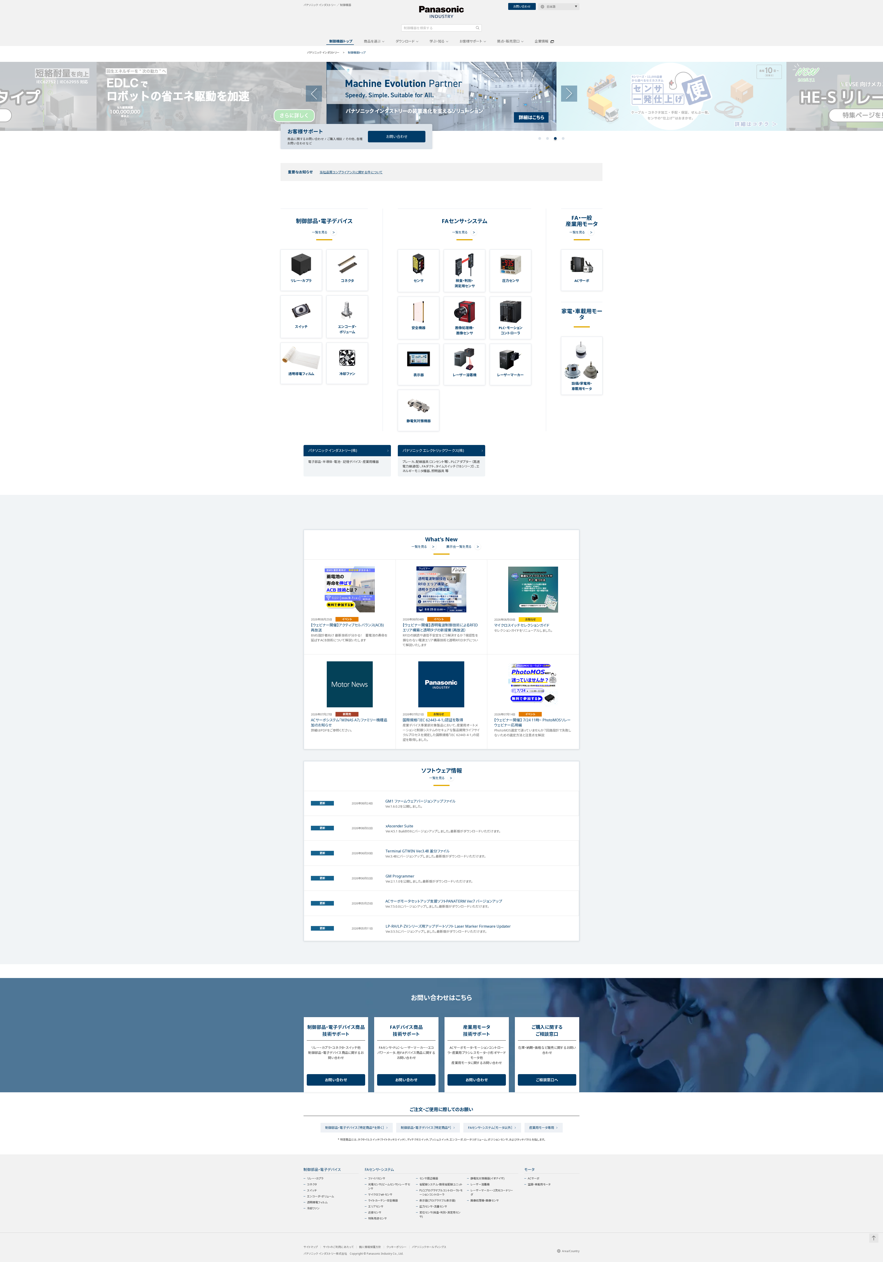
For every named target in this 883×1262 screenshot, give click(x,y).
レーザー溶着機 (480, 1184)
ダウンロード (405, 41)
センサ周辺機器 (428, 1178)
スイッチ (312, 1190)
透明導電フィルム (317, 1202)
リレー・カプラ (315, 1178)
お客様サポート (470, 41)
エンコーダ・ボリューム (320, 1196)
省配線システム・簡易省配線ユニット (440, 1184)
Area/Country (570, 1251)
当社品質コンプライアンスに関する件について (351, 172)
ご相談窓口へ (547, 1079)
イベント (347, 619)
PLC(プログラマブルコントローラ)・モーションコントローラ (440, 1192)
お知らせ (530, 619)
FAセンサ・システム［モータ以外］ (490, 1127)
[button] (539, 138)
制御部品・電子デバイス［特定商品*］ (426, 1127)
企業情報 (541, 41)
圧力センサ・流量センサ (433, 1206)
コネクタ (312, 1184)
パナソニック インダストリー (323, 52)
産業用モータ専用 (541, 1127)
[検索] (477, 28)
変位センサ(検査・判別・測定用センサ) (440, 1214)
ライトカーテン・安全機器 (383, 1200)
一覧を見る (319, 232)
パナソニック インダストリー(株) (332, 450)
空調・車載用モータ (539, 1184)
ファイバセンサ (376, 1178)
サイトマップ (311, 1247)
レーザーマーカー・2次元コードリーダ (491, 1192)
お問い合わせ (522, 6)
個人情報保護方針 (370, 1247)
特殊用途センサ (377, 1218)
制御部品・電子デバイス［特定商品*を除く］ (354, 1127)
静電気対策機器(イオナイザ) (487, 1178)
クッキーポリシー (396, 1247)
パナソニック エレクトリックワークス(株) (433, 450)
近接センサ (374, 1212)
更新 (322, 803)
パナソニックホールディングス (429, 1247)
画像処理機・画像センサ (484, 1200)
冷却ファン (313, 1208)
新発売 (347, 714)
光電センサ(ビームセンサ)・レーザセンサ (389, 1186)
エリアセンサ (375, 1206)
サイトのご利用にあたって (338, 1247)
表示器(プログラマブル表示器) (437, 1200)
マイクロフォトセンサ (380, 1194)
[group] (212, 96)
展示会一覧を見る (459, 546)
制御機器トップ (340, 41)
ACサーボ (533, 1178)
